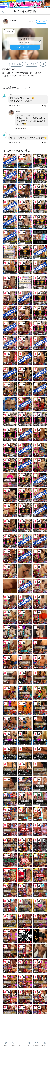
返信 (45, 106)
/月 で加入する (25, 47)
